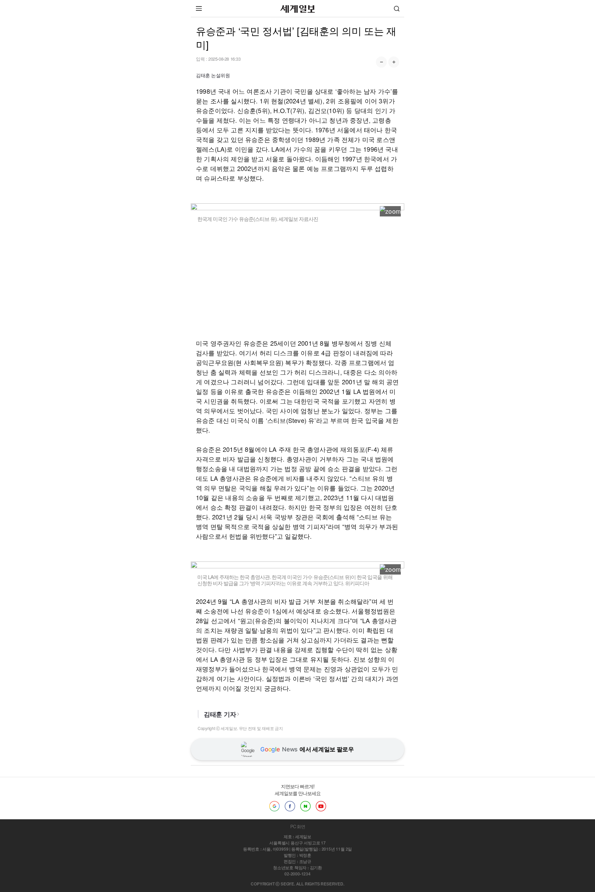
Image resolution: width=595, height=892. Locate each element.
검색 (396, 8)
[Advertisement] (297, 280)
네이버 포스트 (305, 806)
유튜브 (321, 806)
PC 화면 (297, 826)
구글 (274, 806)
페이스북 (290, 806)
